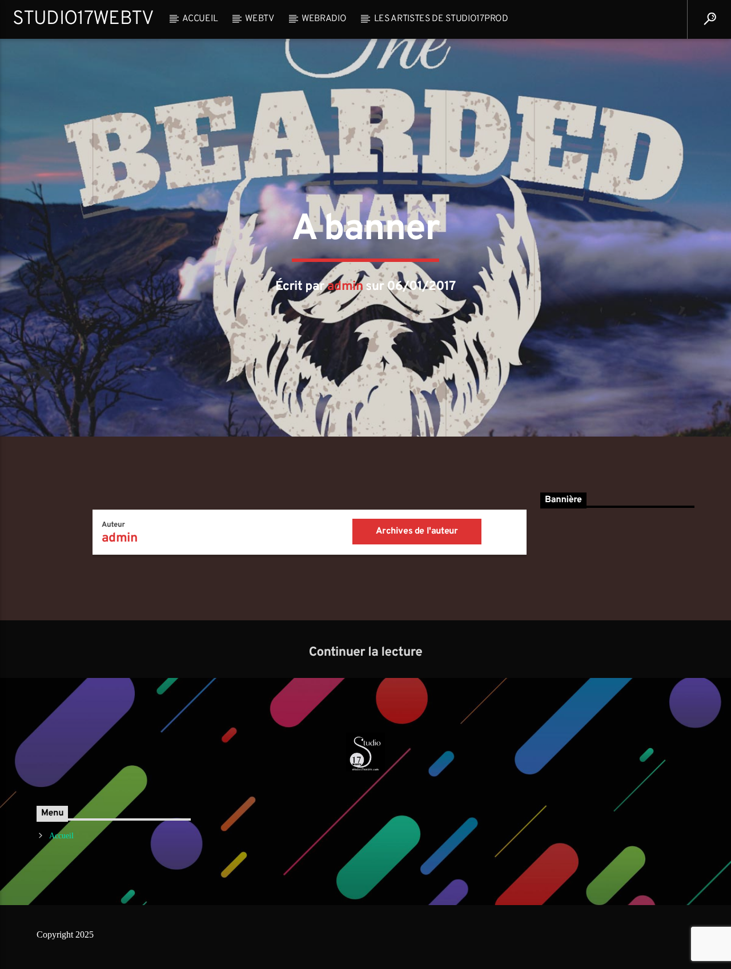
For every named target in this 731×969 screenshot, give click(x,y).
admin (345, 286)
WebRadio (324, 19)
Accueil (200, 19)
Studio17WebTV (83, 19)
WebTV (259, 19)
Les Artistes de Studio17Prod (441, 19)
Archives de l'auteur (416, 531)
